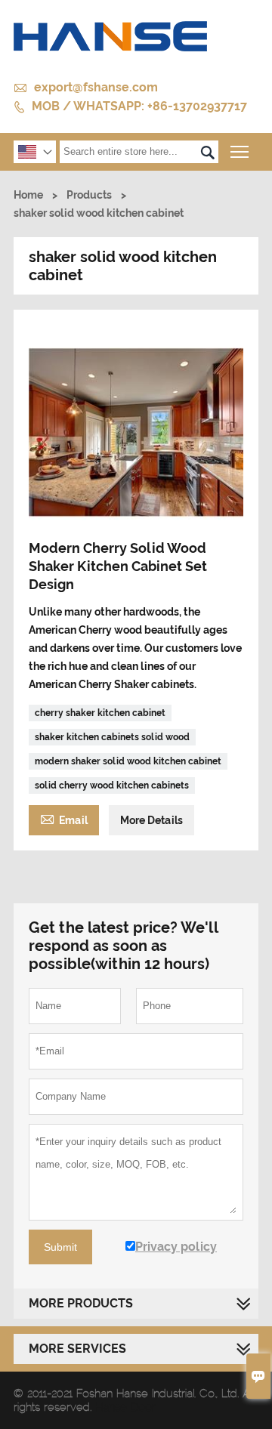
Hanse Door (125, 1407)
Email (64, 818)
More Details (151, 820)
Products (89, 195)
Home (28, 195)
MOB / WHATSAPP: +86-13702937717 (139, 106)
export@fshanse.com (96, 87)
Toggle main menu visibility (240, 151)
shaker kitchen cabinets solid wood (112, 737)
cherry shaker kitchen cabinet (100, 713)
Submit (60, 1247)
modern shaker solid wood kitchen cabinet (128, 761)
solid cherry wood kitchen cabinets (112, 785)
